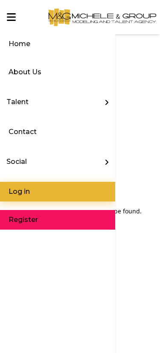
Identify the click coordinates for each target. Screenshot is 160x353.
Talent (17, 102)
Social (16, 162)
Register (23, 220)
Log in (19, 191)
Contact (23, 132)
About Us (25, 72)
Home (19, 44)
